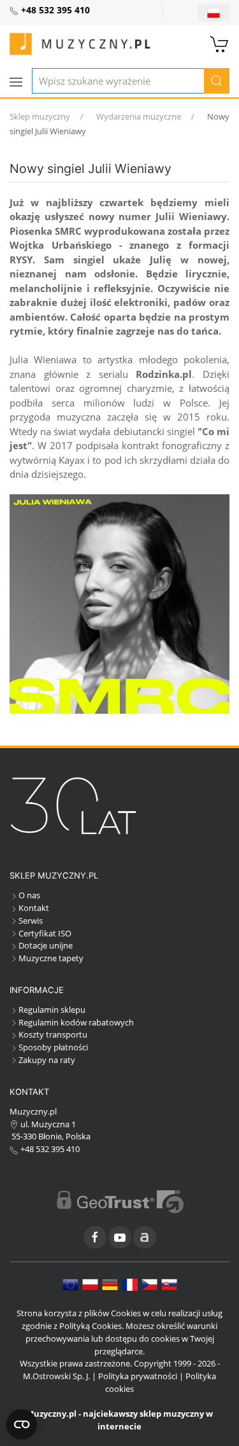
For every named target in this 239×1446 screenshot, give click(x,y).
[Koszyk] (219, 42)
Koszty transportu (52, 1034)
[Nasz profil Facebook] (94, 1237)
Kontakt (33, 908)
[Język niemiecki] (110, 1284)
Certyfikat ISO (44, 933)
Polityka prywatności (137, 1376)
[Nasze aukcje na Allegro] (144, 1237)
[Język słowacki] (169, 1284)
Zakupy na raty (46, 1060)
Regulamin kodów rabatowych (76, 1022)
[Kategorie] (16, 82)
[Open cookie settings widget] (21, 1424)
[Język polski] (90, 1284)
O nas (29, 895)
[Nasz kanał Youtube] (119, 1237)
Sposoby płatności (53, 1047)
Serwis (30, 920)
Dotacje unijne (45, 945)
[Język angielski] (70, 1284)
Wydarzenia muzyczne (138, 116)
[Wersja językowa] (213, 13)
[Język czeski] (149, 1284)
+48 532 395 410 (49, 1149)
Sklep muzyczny (40, 116)
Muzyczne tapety (50, 958)
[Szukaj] (216, 81)
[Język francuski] (130, 1284)
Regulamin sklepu (51, 1009)
